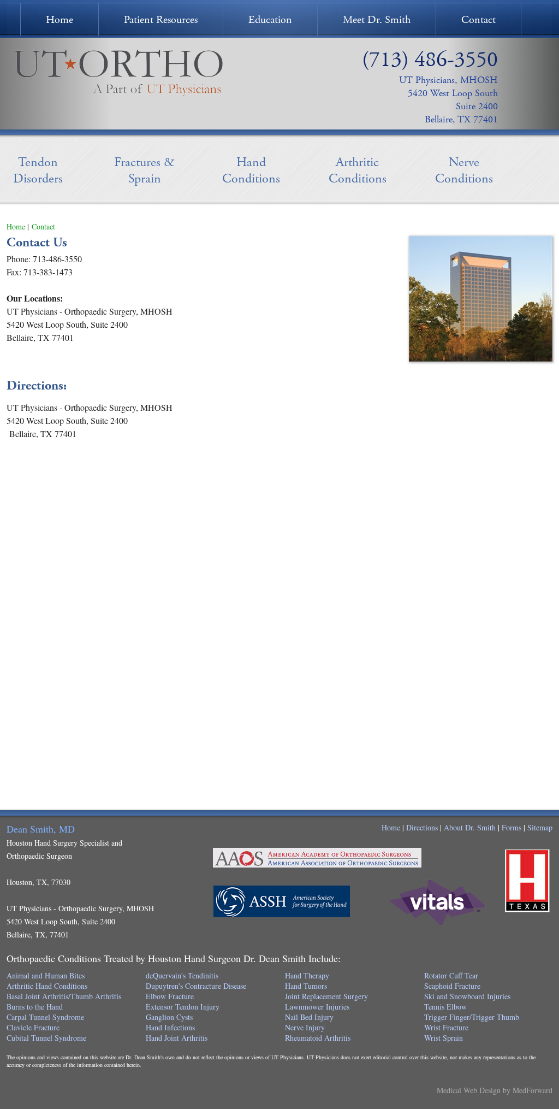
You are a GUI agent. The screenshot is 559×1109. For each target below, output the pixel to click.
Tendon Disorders (38, 170)
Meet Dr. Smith (377, 20)
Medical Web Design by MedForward (494, 1090)
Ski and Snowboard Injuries (467, 996)
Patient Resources (161, 20)
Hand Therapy (307, 975)
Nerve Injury (305, 1027)
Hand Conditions (251, 170)
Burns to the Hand (35, 1006)
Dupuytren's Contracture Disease (196, 986)
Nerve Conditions (464, 170)
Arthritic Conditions (357, 170)
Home (59, 20)
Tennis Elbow (445, 1006)
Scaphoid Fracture (452, 986)
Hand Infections (170, 1027)
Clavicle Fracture (33, 1027)
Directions (422, 827)
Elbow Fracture (170, 996)
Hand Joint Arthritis (176, 1038)
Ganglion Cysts (169, 1017)
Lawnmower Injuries (317, 1006)
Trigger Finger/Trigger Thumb (471, 1017)
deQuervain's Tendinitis (182, 975)
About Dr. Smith (470, 827)
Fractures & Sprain (144, 170)
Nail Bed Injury (309, 1017)
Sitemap (539, 827)
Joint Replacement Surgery (326, 996)
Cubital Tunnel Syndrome (46, 1038)
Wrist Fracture (446, 1027)
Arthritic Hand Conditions (47, 986)
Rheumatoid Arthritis (317, 1038)
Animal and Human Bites (46, 975)
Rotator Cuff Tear (451, 975)
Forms (511, 827)
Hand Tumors (306, 986)
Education (270, 20)
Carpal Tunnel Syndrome (45, 1017)
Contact (478, 20)
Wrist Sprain (443, 1038)
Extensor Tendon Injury (182, 1006)
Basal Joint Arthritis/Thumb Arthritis (64, 996)
